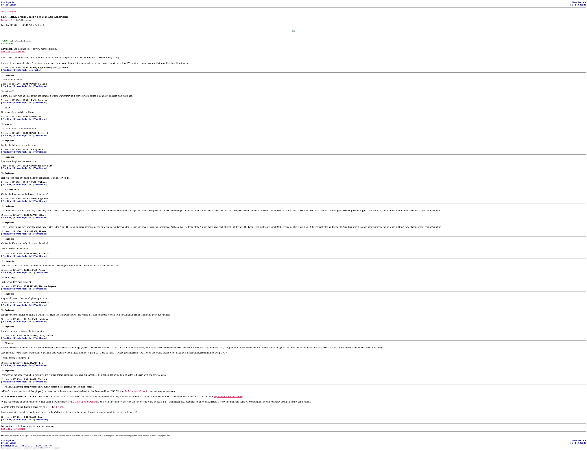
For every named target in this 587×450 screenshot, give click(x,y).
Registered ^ (6, 20)
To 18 (31, 419)
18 (2, 363)
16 (2, 319)
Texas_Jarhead (46, 335)
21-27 (14, 51)
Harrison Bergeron (47, 286)
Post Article (580, 5)
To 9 (31, 256)
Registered (43, 67)
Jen (39, 116)
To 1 (31, 86)
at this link (58, 407)
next (19, 51)
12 (2, 253)
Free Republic (7, 2)
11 (2, 231)
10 (2, 215)
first (3, 51)
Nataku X (42, 84)
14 (2, 286)
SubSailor (43, 319)
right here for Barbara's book (228, 396)
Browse (4, 5)
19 (2, 379)
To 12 (31, 272)
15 (2, 303)
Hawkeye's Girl (45, 166)
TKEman (42, 182)
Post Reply (8, 70)
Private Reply (20, 70)
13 (2, 270)
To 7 (31, 201)
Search (13, 5)
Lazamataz (44, 253)
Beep (41, 363)
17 (2, 335)
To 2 (31, 103)
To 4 (31, 365)
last (23, 51)
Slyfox (41, 149)
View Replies (34, 70)
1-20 (8, 51)
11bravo (42, 215)
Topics (570, 5)
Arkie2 (42, 270)
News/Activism (579, 2)
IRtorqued (44, 303)
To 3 (31, 135)
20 (2, 417)
